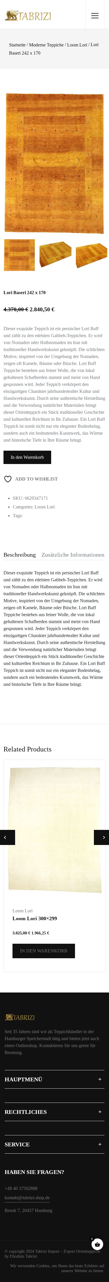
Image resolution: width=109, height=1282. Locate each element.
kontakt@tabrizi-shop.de (27, 1197)
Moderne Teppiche (46, 44)
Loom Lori (77, 44)
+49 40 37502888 (21, 1188)
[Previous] (13, 155)
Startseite (17, 44)
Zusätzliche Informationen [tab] (73, 554)
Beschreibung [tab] (19, 554)
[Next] (100, 155)
